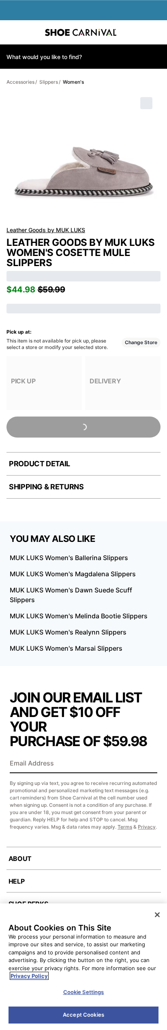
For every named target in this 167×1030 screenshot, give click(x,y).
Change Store (141, 342)
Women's (73, 82)
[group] (44, 383)
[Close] (157, 915)
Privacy (147, 827)
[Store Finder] (31, 32)
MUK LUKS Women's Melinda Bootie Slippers (79, 616)
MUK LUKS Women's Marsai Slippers (66, 648)
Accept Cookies (83, 1014)
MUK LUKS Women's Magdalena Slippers (73, 574)
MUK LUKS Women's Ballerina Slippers (69, 558)
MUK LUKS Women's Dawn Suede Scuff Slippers (71, 595)
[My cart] (156, 32)
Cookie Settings (83, 992)
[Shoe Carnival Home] (80, 32)
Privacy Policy (29, 976)
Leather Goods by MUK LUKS (45, 229)
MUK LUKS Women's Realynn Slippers (68, 632)
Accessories (20, 82)
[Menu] (12, 32)
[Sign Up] (148, 763)
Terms (125, 827)
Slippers (48, 82)
